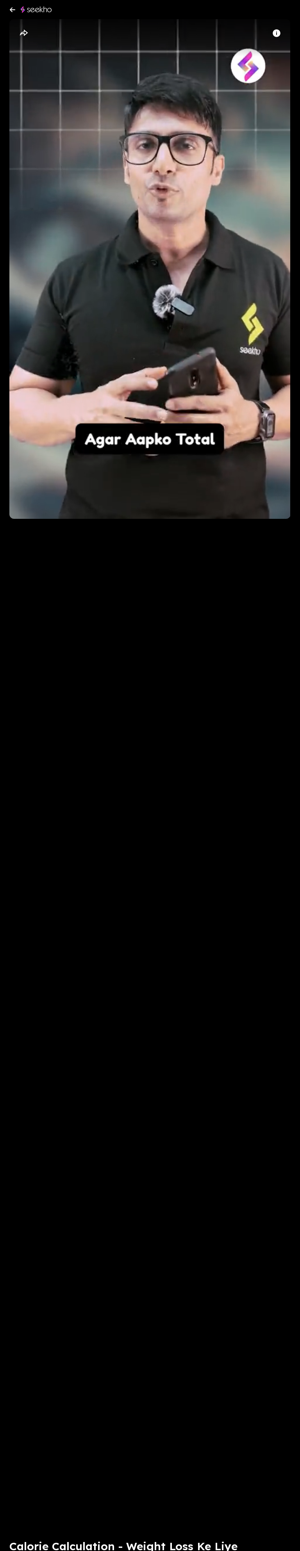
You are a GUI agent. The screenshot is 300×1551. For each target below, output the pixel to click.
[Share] (23, 33)
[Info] (276, 33)
